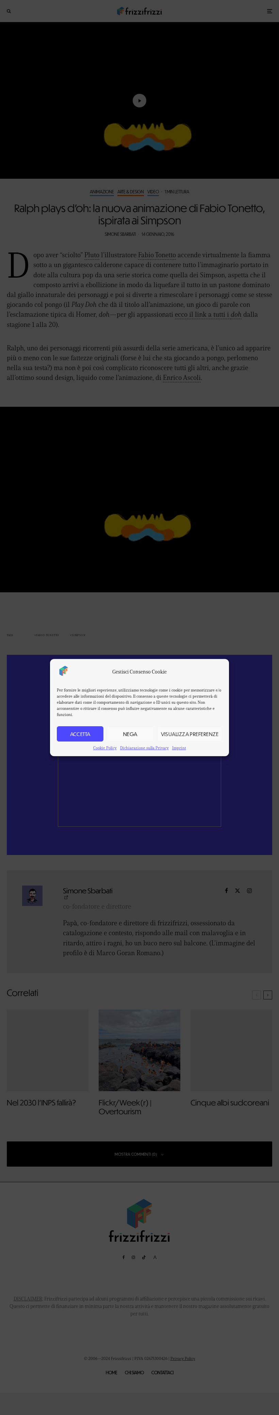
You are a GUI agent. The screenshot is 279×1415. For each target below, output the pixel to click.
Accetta (80, 734)
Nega (130, 734)
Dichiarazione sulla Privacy (144, 747)
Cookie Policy (105, 747)
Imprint (179, 747)
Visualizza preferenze (189, 734)
